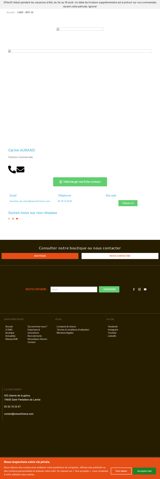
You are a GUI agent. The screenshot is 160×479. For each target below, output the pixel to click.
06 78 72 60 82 (65, 201)
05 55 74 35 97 (12, 406)
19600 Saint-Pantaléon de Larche (22, 399)
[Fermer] (157, 460)
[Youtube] (17, 219)
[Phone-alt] (12, 169)
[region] (80, 468)
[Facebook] (9, 219)
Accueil (10, 12)
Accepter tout (144, 471)
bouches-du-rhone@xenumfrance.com (30, 201)
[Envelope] (20, 169)
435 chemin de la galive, (17, 395)
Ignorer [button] (92, 6)
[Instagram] (13, 219)
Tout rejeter (121, 471)
